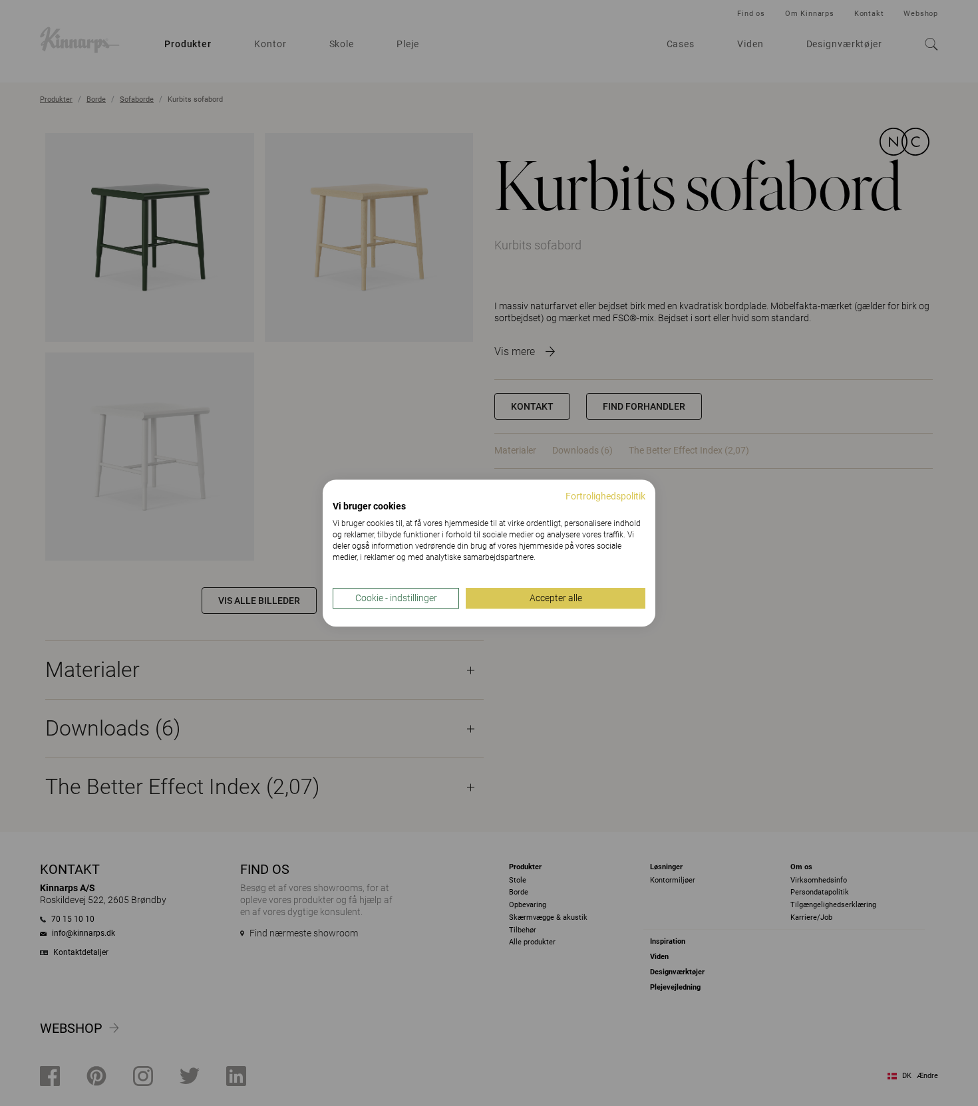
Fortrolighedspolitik (605, 496)
